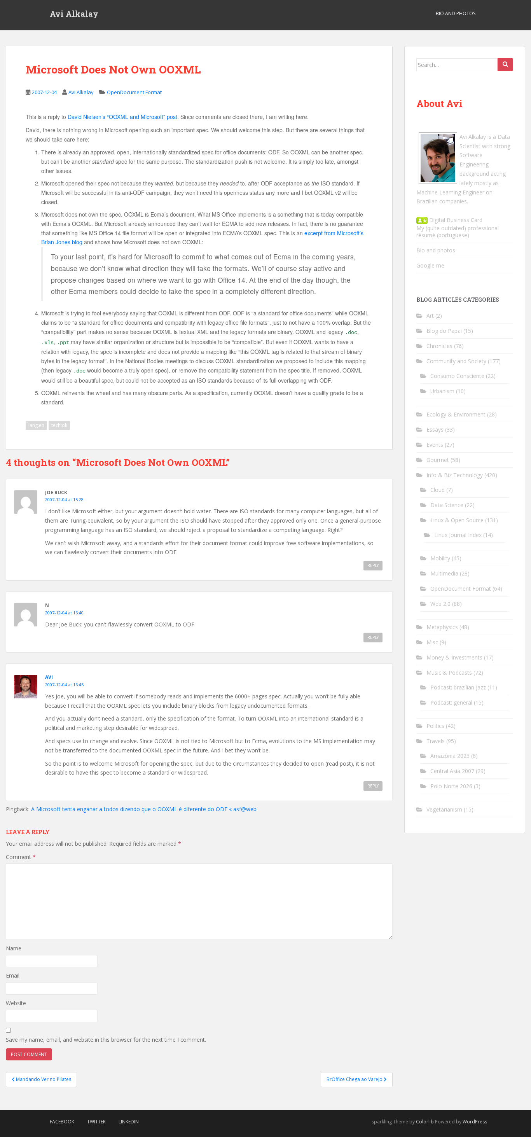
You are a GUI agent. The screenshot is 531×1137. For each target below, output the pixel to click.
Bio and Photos (455, 13)
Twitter (96, 1121)
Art (430, 315)
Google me (430, 265)
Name (13, 948)
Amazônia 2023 (450, 755)
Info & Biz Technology (454, 475)
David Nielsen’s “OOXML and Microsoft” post (122, 117)
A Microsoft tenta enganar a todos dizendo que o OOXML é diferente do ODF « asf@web (144, 809)
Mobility (440, 558)
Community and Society (456, 361)
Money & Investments (454, 657)
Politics (435, 725)
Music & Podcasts (449, 672)
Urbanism (442, 391)
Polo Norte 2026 (451, 786)
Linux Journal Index (458, 535)
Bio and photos (435, 250)
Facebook (62, 1121)
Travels (435, 741)
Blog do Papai (444, 330)
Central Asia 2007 (452, 771)
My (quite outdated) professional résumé (457, 231)
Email (12, 975)
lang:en (36, 425)
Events (434, 444)
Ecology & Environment (456, 414)
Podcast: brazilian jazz (458, 687)
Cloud (437, 489)
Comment (21, 857)
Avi (49, 677)
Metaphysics (442, 627)
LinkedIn (129, 1121)
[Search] (505, 64)
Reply (373, 565)
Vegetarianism (444, 809)
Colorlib (425, 1121)
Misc (432, 642)
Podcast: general (451, 702)
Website (16, 1003)
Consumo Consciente (457, 376)
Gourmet (437, 460)
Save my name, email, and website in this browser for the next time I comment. (106, 1039)
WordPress (475, 1121)
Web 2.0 (440, 603)
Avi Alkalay (74, 14)
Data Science (446, 505)
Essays (435, 429)
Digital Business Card (455, 220)
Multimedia (444, 573)
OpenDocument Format (134, 92)
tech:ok (59, 425)
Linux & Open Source (457, 520)
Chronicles (439, 346)
